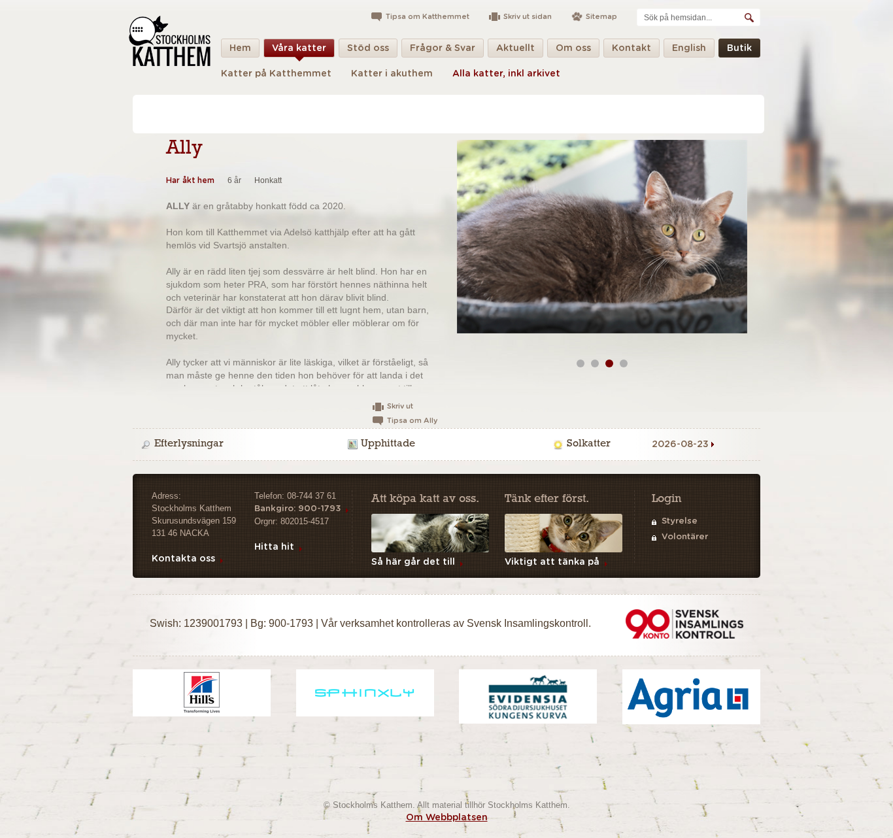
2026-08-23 (680, 444)
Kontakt (631, 48)
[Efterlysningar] (241, 444)
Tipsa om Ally (412, 420)
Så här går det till (413, 562)
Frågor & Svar (442, 48)
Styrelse (680, 521)
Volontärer (685, 537)
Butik (739, 48)
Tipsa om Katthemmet (427, 16)
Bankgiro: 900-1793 (297, 509)
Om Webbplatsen (447, 817)
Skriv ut (400, 406)
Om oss (573, 48)
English (689, 48)
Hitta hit (274, 547)
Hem (240, 48)
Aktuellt (515, 48)
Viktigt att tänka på (552, 562)
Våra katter (299, 48)
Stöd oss (368, 48)
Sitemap (601, 16)
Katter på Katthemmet (276, 73)
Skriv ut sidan (527, 16)
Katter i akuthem (392, 73)
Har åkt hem (190, 180)
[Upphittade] (448, 444)
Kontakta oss (183, 558)
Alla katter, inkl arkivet (506, 73)
